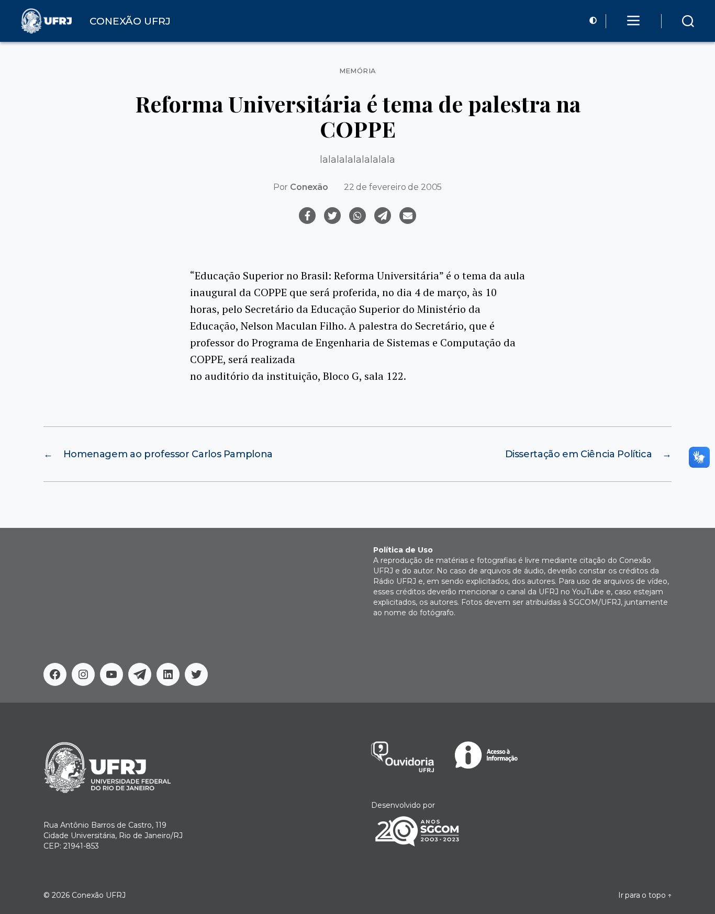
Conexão (309, 187)
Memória (357, 71)
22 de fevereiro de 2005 (393, 187)
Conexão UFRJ (99, 895)
